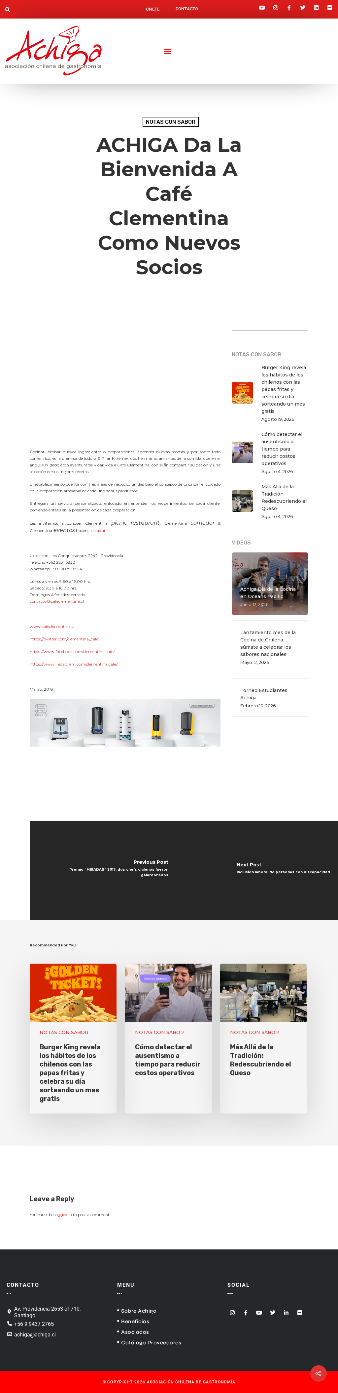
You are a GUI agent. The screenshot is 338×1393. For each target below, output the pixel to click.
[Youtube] (262, 6)
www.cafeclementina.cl (52, 626)
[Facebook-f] (289, 6)
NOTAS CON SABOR (170, 122)
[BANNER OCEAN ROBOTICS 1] (125, 750)
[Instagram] (276, 6)
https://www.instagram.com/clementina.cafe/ (74, 664)
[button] (7, 10)
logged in (63, 1214)
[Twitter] (303, 6)
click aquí (96, 530)
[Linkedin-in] (286, 1310)
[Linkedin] (316, 6)
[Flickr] (330, 6)
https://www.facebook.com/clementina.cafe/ (72, 651)
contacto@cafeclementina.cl (57, 601)
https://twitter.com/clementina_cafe (64, 638)
